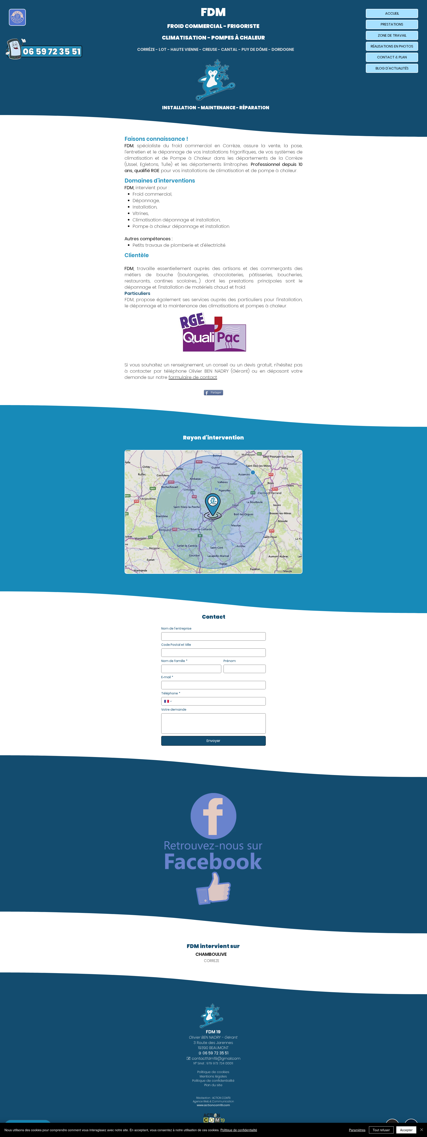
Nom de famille (174, 661)
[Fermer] (421, 1129)
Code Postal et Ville (176, 645)
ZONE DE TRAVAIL (392, 35)
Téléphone (170, 693)
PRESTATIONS (392, 24)
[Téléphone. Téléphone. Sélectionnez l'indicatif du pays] (168, 701)
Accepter (406, 1130)
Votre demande (173, 710)
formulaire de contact (193, 377)
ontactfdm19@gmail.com (217, 1058)
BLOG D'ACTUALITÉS (392, 68)
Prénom (230, 661)
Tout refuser (381, 1130)
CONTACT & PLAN (392, 57)
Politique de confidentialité (238, 1130)
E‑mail (167, 677)
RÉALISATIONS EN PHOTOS (392, 46)
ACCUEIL (392, 13)
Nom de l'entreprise (176, 628)
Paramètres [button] (357, 1130)
